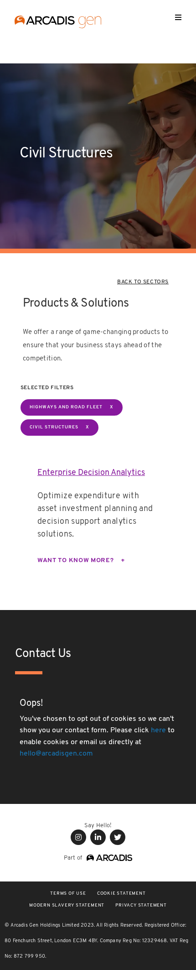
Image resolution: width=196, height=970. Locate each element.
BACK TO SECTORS (143, 282)
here (158, 730)
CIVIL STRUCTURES (54, 427)
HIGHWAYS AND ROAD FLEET (66, 407)
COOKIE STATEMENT (121, 893)
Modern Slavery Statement (66, 905)
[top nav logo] (58, 23)
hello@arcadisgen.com (56, 753)
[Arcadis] (107, 857)
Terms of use (68, 893)
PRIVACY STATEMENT (141, 905)
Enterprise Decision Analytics (91, 473)
